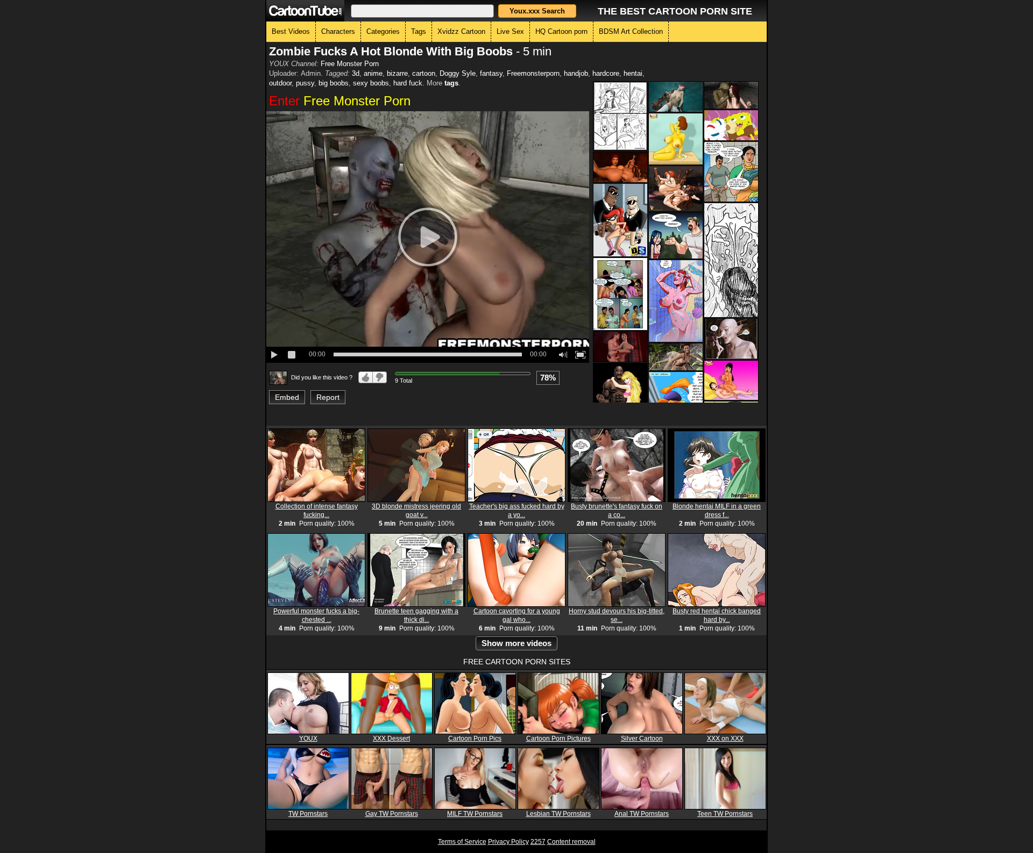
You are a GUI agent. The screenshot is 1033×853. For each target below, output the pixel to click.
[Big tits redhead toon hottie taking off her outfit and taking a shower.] (675, 301)
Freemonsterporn (533, 73)
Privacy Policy (508, 841)
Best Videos (291, 31)
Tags (418, 31)
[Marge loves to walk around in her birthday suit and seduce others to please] (675, 139)
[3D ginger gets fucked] (675, 357)
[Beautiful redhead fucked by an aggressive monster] (675, 96)
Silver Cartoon (642, 738)
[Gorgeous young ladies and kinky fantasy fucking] (731, 339)
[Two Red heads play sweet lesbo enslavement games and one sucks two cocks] (620, 220)
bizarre (397, 73)
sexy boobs (371, 83)
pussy (305, 83)
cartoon (423, 73)
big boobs (334, 83)
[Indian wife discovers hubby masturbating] (731, 171)
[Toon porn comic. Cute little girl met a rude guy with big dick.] (675, 235)
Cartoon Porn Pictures (558, 738)
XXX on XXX (725, 738)
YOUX (308, 738)
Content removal (571, 841)
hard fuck (407, 83)
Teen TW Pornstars (725, 814)
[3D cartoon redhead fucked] (731, 95)
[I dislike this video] (380, 377)
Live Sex (510, 31)
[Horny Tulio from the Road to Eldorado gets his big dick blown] (731, 380)
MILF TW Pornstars (475, 814)
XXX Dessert (391, 738)
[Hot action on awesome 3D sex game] (620, 167)
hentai (633, 73)
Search (537, 11)
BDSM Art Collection (631, 31)
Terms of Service (462, 841)
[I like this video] (365, 377)
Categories (383, 31)
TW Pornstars (308, 814)
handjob (576, 73)
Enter (340, 101)
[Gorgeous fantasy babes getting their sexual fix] (620, 346)
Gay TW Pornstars (391, 814)
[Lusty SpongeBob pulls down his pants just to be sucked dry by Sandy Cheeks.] (731, 125)
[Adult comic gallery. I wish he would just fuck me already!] (620, 116)
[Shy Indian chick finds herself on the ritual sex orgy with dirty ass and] (620, 294)
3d (355, 73)
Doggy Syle (458, 73)
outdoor (280, 83)
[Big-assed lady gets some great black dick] (731, 260)
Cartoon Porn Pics (474, 738)
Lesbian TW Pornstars (558, 814)
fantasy (491, 73)
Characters (338, 31)
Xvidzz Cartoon (461, 31)
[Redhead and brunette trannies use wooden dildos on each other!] (675, 189)
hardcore (605, 73)
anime (373, 73)
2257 (538, 841)
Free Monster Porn (350, 64)
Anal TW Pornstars (641, 814)
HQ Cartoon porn (561, 31)
